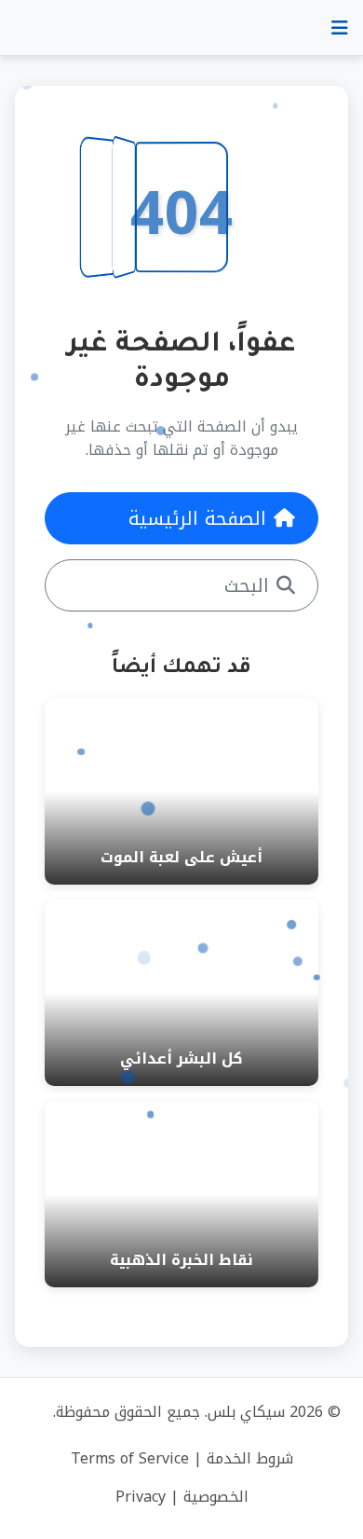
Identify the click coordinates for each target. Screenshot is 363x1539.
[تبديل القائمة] (340, 28)
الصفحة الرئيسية (197, 518)
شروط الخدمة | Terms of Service (182, 1458)
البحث (246, 585)
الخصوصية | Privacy (182, 1496)
